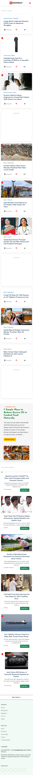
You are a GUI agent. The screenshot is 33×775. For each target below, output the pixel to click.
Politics (5, 349)
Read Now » (24, 490)
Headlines (15, 18)
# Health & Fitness (9, 567)
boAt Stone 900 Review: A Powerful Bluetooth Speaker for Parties (16, 674)
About (2, 728)
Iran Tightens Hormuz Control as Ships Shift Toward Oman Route (16, 635)
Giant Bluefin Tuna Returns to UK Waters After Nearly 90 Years (15, 205)
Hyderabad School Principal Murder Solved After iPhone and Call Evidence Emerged (16, 242)
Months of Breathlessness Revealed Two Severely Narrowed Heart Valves (17, 556)
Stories (3, 707)
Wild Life (10, 200)
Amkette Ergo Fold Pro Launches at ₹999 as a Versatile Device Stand (16, 60)
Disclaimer (4, 731)
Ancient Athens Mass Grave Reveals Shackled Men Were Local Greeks (15, 168)
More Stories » (16, 697)
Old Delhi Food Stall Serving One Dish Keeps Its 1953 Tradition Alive (17, 596)
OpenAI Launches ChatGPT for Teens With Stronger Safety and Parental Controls (16, 478)
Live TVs (3, 716)
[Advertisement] (18, 126)
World (5, 292)
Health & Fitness (8, 18)
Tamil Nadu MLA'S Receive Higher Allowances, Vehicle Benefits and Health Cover (17, 518)
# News (6, 527)
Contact (3, 737)
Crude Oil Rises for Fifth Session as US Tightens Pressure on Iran (16, 296)
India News (10, 327)
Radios (3, 719)
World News (11, 163)
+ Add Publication (5, 740)
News (14, 92)
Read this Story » (10, 439)
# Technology (7, 489)
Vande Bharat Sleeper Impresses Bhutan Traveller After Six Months (16, 332)
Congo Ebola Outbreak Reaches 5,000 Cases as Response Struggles (16, 23)
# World (6, 645)
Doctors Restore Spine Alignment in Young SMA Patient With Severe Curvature (16, 97)
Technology (7, 55)
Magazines (4, 713)
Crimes (9, 237)
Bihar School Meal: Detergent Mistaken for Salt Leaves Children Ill (15, 354)
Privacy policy (4, 734)
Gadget (13, 55)
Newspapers (4, 710)
